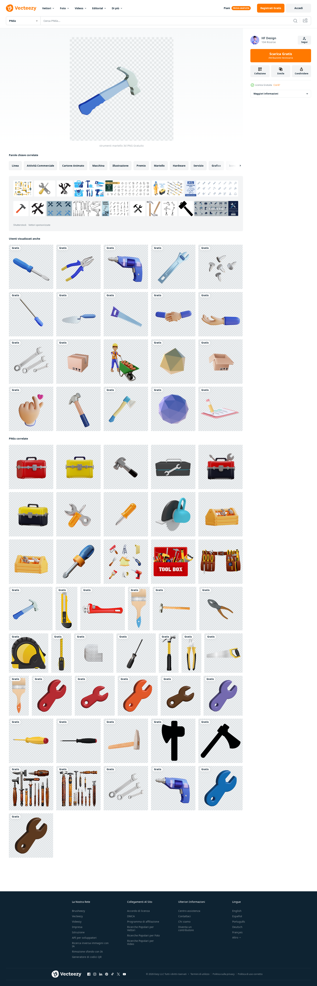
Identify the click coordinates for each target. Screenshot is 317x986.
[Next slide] (237, 165)
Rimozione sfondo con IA (87, 951)
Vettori (46, 8)
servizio (199, 165)
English (236, 911)
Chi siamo (184, 921)
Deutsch (237, 927)
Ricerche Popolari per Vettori (140, 928)
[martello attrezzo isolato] (126, 741)
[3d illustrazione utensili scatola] (220, 514)
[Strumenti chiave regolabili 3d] (173, 267)
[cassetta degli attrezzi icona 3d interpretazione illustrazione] (31, 467)
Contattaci (184, 916)
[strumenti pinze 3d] (78, 267)
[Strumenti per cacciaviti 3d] (31, 267)
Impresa (77, 927)
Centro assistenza (189, 911)
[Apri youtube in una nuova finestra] (124, 974)
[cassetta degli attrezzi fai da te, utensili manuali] (173, 561)
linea (15, 165)
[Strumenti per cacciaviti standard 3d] (31, 314)
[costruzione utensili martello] (174, 608)
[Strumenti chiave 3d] (31, 361)
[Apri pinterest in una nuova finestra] (106, 974)
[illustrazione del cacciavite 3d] (136, 653)
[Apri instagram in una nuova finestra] (94, 974)
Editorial (97, 8)
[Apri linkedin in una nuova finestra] (100, 974)
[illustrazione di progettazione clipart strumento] (66, 608)
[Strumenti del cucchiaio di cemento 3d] (78, 314)
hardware (179, 165)
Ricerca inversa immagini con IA (90, 944)
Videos (79, 8)
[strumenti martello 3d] (31, 608)
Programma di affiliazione (143, 921)
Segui (304, 42)
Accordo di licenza (138, 911)
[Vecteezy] (21, 8)
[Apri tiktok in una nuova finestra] (112, 974)
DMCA (131, 916)
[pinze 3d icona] (221, 608)
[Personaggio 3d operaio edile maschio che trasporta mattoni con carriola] (126, 361)
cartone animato (73, 165)
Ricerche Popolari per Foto (143, 935)
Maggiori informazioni (266, 93)
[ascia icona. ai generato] (173, 741)
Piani (227, 8)
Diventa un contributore (186, 928)
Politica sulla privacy (224, 974)
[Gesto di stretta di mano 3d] (173, 314)
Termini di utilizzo (199, 974)
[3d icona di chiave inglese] (52, 696)
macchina (98, 165)
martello (159, 165)
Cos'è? (277, 85)
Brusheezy (78, 911)
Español (237, 916)
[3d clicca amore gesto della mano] (31, 409)
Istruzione (78, 932)
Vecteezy (77, 916)
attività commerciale (40, 165)
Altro (235, 937)
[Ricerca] (295, 20)
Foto (63, 8)
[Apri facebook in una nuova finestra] (88, 974)
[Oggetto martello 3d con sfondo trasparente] (78, 409)
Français (237, 932)
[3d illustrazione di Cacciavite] (78, 561)
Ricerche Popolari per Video (140, 942)
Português (238, 921)
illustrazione (120, 165)
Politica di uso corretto (250, 974)
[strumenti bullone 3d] (220, 267)
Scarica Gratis (281, 56)
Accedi (298, 8)
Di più (115, 8)
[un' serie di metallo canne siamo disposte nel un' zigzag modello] (93, 653)
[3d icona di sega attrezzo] (173, 514)
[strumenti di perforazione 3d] (126, 267)
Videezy (76, 921)
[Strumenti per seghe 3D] (126, 314)
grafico (216, 165)
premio (141, 165)
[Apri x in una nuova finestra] (118, 974)
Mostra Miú (216, 208)
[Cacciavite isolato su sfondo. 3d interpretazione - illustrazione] (31, 741)
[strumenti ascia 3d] (126, 409)
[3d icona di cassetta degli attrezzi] (173, 467)
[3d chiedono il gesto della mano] (220, 314)
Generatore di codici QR (87, 957)
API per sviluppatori (84, 937)
